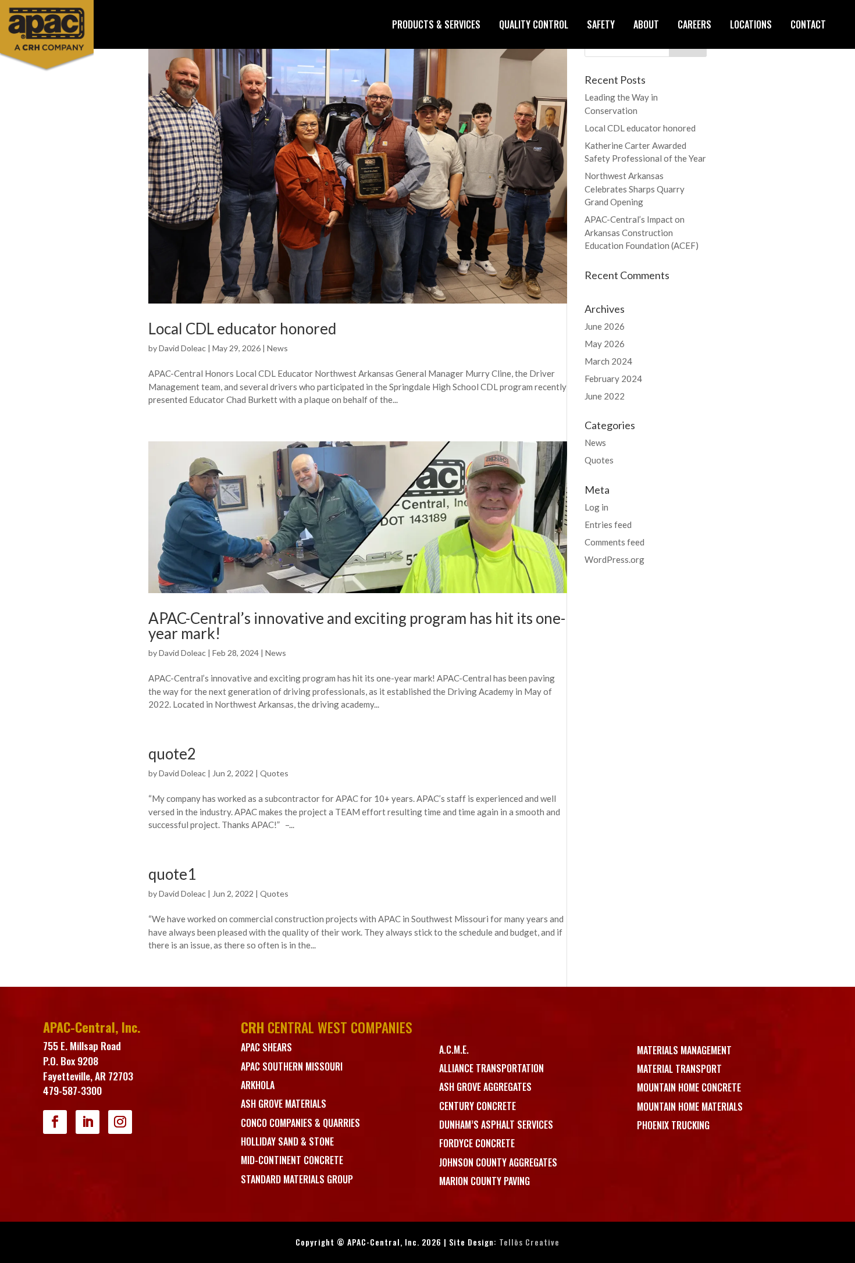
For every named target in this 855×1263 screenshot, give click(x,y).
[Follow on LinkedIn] (87, 1122)
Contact (808, 24)
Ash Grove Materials (283, 1104)
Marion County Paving (484, 1181)
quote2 (172, 753)
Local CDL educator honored (242, 328)
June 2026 (605, 326)
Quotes (274, 773)
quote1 (172, 874)
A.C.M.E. (454, 1050)
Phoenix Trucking (673, 1125)
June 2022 (605, 396)
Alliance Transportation (491, 1068)
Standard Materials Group (297, 1179)
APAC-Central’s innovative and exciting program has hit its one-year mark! (356, 626)
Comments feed (614, 542)
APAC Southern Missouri (292, 1066)
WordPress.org (614, 559)
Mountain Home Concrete (689, 1087)
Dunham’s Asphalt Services (496, 1125)
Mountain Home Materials (690, 1107)
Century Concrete (477, 1106)
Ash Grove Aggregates (485, 1087)
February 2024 (613, 378)
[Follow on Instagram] (120, 1122)
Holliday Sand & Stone (287, 1141)
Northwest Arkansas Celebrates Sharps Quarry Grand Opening (635, 188)
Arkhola (258, 1085)
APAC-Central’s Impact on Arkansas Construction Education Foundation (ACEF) (642, 232)
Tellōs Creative (529, 1242)
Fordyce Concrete (477, 1143)
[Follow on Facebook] (55, 1122)
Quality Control (533, 24)
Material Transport (679, 1069)
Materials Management (684, 1050)
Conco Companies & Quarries (300, 1123)
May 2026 (605, 343)
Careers (694, 24)
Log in (596, 507)
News (277, 348)
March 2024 (608, 361)
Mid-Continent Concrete (292, 1160)
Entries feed (608, 524)
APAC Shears (266, 1047)
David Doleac (182, 348)
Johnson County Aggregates (498, 1162)
